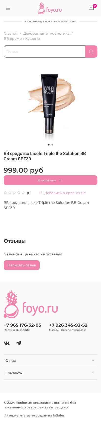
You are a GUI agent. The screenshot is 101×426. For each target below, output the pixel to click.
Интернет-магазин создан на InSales (34, 415)
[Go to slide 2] (52, 144)
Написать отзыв (21, 265)
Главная (11, 33)
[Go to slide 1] (49, 144)
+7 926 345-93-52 (68, 325)
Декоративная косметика (46, 33)
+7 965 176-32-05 (22, 325)
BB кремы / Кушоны (22, 38)
